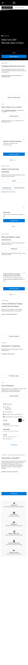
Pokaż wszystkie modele (14, 97)
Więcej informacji (14, 396)
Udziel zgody (14, 493)
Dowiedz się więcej (14, 336)
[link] (8, 409)
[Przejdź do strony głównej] (14, 2)
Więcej (14, 180)
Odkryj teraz (14, 248)
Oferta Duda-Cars (14, 56)
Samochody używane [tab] (19, 188)
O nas (14, 52)
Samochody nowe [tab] (7, 188)
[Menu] (2, 3)
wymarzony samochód (10, 110)
